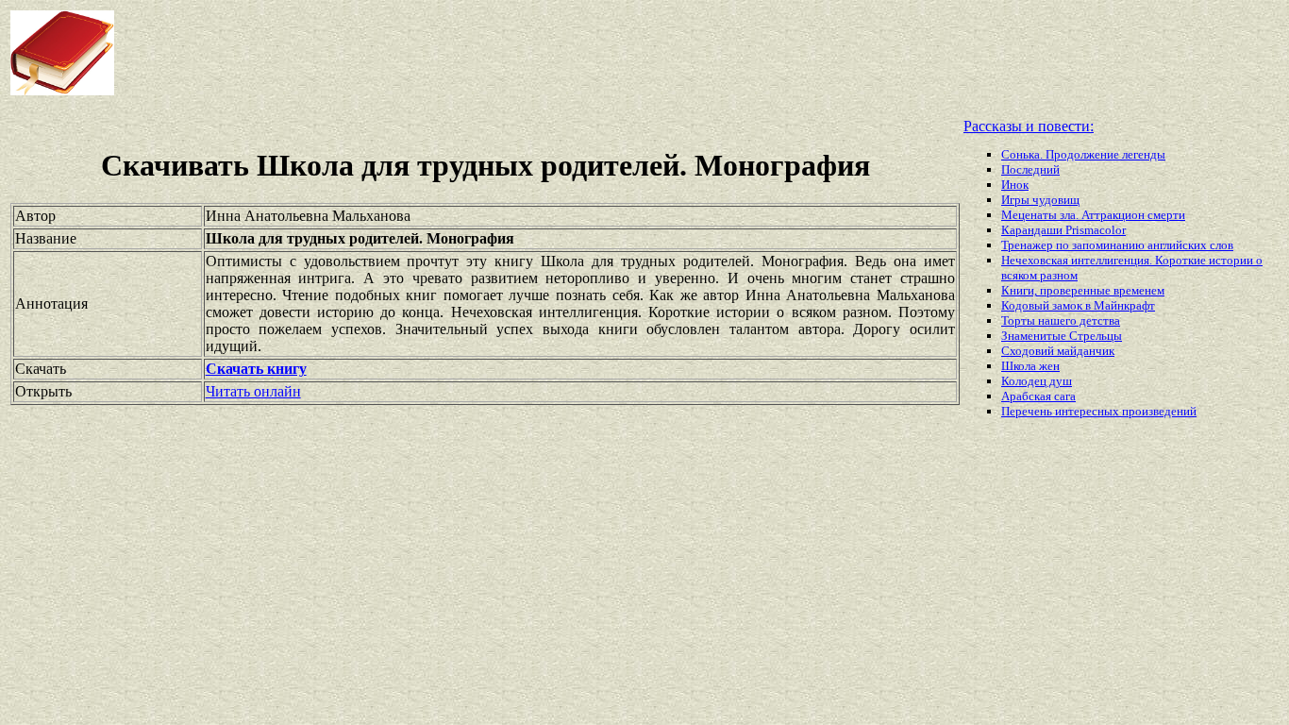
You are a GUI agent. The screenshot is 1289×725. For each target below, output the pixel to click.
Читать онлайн (253, 391)
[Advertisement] (518, 52)
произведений (1159, 411)
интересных (1088, 411)
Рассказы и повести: (1028, 126)
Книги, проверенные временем (1082, 290)
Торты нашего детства (1060, 320)
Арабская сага (1038, 396)
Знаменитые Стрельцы (1061, 336)
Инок (1015, 184)
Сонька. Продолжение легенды (1083, 154)
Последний (1030, 169)
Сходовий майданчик (1057, 351)
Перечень (1028, 411)
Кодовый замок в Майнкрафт (1078, 305)
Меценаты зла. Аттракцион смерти (1093, 215)
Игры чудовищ (1040, 200)
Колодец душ (1036, 381)
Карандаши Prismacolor (1063, 230)
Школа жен (1030, 366)
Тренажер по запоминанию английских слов (1117, 245)
